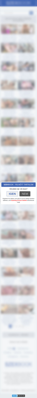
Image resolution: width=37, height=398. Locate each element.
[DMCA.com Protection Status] (18, 396)
